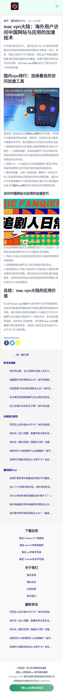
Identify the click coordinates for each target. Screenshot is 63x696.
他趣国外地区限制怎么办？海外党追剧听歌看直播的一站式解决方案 (31, 380)
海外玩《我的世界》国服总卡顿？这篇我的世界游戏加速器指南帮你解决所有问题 (31, 442)
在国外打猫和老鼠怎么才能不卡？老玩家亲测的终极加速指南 (31, 459)
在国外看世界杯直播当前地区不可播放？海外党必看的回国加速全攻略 (31, 478)
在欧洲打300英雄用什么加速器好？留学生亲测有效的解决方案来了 (31, 451)
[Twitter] (12, 342)
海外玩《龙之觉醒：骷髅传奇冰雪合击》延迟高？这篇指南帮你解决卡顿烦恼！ (31, 433)
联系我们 (31, 596)
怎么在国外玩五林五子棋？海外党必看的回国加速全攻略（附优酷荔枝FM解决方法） (31, 406)
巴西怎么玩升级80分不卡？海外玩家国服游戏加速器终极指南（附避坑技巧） (31, 424)
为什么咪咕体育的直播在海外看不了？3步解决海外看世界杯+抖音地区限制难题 (31, 495)
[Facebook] (6, 342)
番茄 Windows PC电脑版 (31, 538)
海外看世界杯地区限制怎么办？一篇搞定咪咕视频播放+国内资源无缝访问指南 (31, 513)
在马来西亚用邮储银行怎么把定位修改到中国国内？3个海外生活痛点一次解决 (31, 397)
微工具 (30, 668)
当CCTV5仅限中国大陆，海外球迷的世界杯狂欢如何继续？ (31, 487)
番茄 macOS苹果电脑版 (32, 545)
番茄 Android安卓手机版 (31, 559)
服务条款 (31, 575)
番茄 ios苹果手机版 (31, 552)
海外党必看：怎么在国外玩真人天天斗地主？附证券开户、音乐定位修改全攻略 (31, 371)
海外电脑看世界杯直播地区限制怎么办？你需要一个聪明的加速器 (31, 504)
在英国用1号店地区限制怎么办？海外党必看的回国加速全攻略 (31, 388)
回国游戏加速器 (39, 668)
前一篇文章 (21, 355)
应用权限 (31, 589)
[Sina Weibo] (18, 342)
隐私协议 (31, 582)
